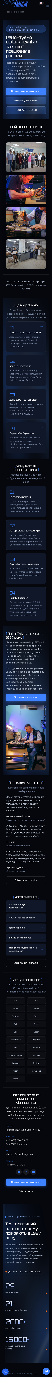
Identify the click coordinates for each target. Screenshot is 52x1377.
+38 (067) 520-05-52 (26, 100)
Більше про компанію (26, 697)
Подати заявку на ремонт (26, 91)
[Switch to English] (41, 3)
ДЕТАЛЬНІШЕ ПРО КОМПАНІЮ (24, 1272)
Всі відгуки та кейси (26, 880)
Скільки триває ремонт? (22, 917)
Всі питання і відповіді (26, 963)
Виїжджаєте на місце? (20, 937)
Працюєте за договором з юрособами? (23, 949)
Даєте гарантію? (17, 927)
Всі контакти (26, 1191)
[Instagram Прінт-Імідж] (26, 1172)
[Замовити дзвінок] (5, 1372)
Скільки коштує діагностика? (17, 906)
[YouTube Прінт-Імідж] (33, 1172)
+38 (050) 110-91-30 (26, 110)
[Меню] (47, 6)
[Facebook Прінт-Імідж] (19, 1172)
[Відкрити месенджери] (46, 1371)
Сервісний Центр (15, 12)
